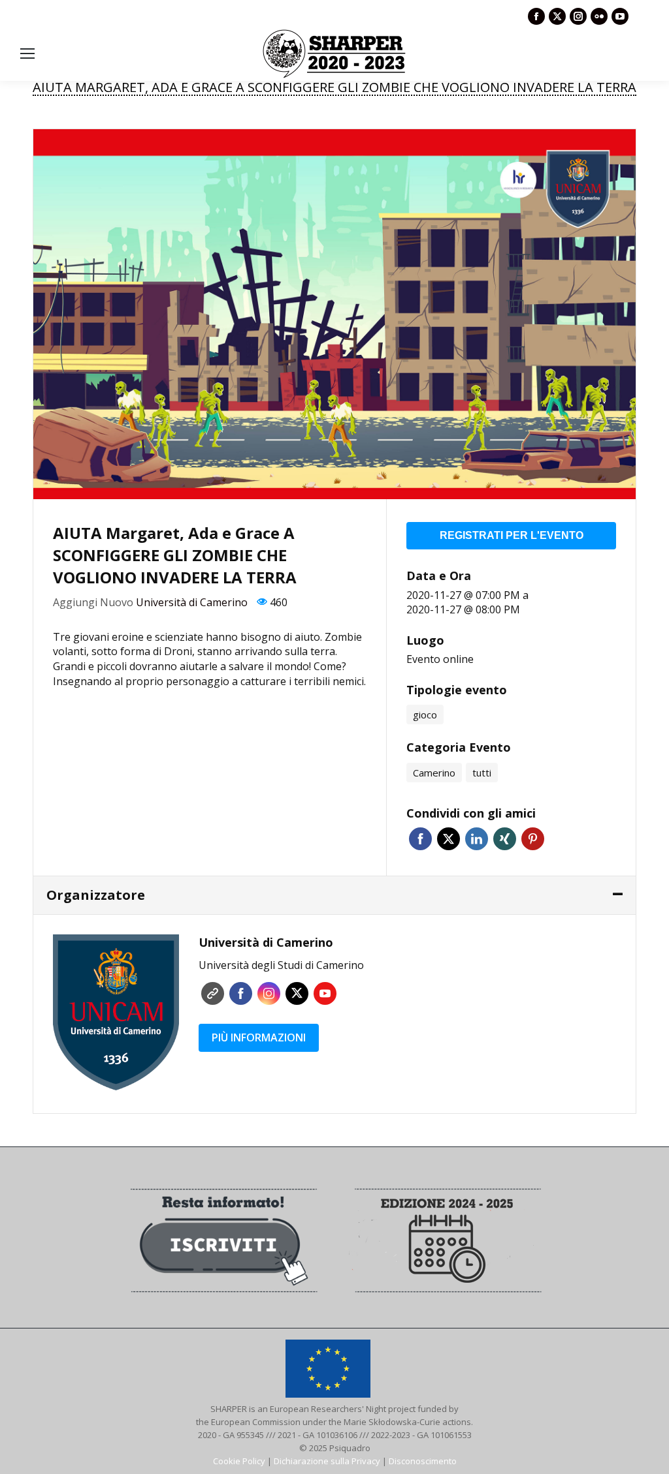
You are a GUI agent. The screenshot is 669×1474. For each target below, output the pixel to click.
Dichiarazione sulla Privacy (327, 1461)
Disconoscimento (423, 1461)
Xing (504, 838)
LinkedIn (476, 838)
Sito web (212, 993)
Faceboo (240, 993)
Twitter (448, 838)
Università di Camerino (192, 602)
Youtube (325, 993)
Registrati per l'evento (511, 535)
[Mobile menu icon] (27, 53)
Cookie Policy (239, 1461)
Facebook (420, 838)
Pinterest (532, 838)
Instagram (268, 993)
